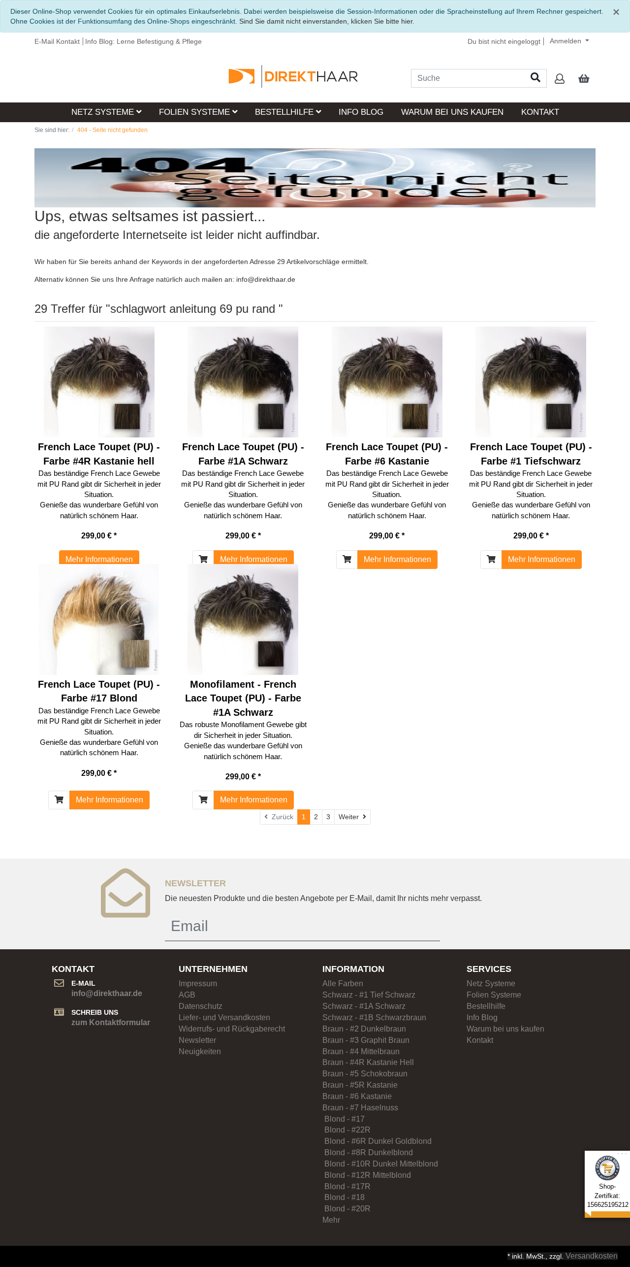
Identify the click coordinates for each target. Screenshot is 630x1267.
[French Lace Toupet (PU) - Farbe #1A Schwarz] (243, 382)
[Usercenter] (559, 79)
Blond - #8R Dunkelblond (367, 1152)
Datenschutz (200, 1006)
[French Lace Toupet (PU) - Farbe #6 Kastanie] (387, 382)
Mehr (331, 1220)
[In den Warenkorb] (203, 559)
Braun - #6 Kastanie (357, 1096)
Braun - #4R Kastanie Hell (368, 1062)
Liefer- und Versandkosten (224, 1017)
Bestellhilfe (285, 112)
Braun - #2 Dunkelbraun (364, 1029)
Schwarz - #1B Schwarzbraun (374, 1017)
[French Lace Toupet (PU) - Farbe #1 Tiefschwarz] (530, 382)
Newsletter (197, 1040)
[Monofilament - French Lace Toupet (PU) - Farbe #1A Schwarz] (243, 619)
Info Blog (361, 112)
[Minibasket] (584, 79)
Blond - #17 (343, 1119)
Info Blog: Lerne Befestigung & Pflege (143, 41)
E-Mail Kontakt (57, 41)
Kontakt (540, 112)
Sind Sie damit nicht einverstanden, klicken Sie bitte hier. (326, 21)
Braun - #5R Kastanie (360, 1085)
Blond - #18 (350, 1197)
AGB (187, 995)
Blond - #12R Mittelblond (366, 1175)
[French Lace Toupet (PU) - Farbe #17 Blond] (99, 619)
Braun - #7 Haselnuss (360, 1107)
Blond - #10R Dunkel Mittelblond (380, 1164)
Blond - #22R (346, 1130)
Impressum (198, 983)
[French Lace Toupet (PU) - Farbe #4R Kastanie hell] (99, 382)
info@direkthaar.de (265, 279)
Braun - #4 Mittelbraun (361, 1051)
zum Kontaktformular (110, 1022)
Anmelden (566, 41)
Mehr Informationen (99, 559)
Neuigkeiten (200, 1051)
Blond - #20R (346, 1208)
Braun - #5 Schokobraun (365, 1073)
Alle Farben (342, 983)
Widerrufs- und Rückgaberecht (232, 1029)
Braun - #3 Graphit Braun (366, 1040)
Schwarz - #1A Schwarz (364, 1006)
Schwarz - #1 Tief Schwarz (368, 995)
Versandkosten (592, 1256)
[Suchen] (536, 78)
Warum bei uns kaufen (452, 112)
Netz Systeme (103, 112)
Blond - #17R (351, 1186)
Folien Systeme (195, 112)
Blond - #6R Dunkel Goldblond (377, 1141)
